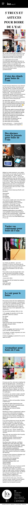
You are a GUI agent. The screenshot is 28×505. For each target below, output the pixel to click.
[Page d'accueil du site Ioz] (7, 496)
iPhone (7, 215)
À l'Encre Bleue (18, 504)
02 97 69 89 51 (19, 501)
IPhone (4, 216)
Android (13, 215)
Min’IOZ (9, 478)
